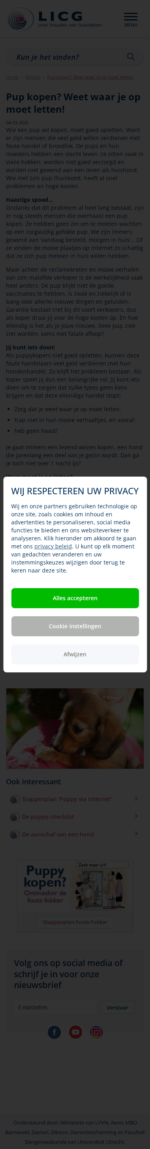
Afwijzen (75, 654)
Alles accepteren (75, 598)
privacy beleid (53, 546)
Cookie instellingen (75, 626)
